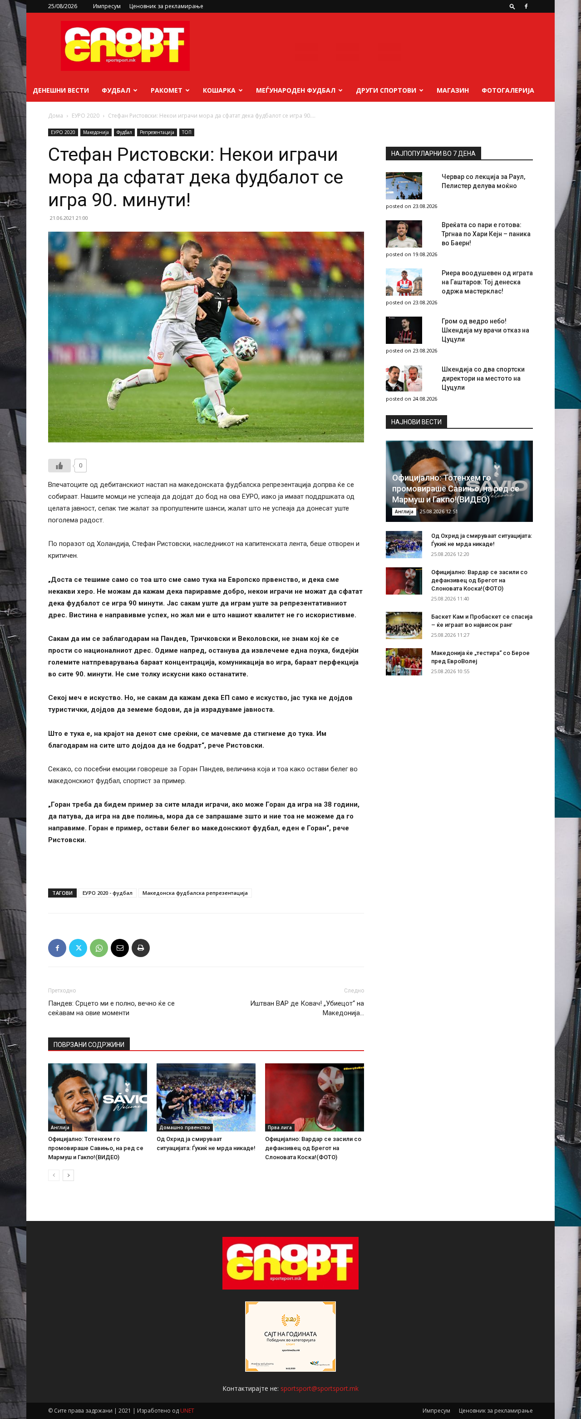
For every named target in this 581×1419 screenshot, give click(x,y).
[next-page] (68, 1175)
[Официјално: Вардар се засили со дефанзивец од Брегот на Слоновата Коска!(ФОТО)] (314, 1097)
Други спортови (386, 90)
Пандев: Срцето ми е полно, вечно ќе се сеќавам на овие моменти (111, 1008)
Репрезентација (157, 132)
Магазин (453, 90)
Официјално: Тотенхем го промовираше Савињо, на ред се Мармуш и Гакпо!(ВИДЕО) (95, 1148)
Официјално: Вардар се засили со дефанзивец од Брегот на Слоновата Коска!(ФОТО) (313, 1148)
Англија (60, 1127)
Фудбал (116, 90)
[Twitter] (78, 948)
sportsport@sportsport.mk (320, 1388)
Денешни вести (61, 90)
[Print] (141, 948)
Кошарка (219, 90)
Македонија (96, 132)
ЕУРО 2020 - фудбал (108, 892)
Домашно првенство (184, 1127)
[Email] (120, 948)
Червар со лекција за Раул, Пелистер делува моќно (483, 181)
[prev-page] (53, 1175)
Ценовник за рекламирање (166, 6)
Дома (55, 115)
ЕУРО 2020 (85, 115)
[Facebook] (526, 6)
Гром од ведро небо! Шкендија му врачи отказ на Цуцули (485, 330)
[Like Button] (59, 465)
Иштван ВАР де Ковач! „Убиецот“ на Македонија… (307, 1008)
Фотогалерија (508, 90)
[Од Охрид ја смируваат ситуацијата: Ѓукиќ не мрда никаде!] (206, 1097)
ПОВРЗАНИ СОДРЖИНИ (89, 1044)
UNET (187, 1410)
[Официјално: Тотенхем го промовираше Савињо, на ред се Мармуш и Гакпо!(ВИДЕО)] (97, 1097)
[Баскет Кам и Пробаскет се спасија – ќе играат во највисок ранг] (404, 625)
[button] (512, 6)
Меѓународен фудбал (295, 90)
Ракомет (166, 90)
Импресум (107, 6)
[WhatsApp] (99, 948)
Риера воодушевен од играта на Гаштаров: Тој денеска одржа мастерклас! (487, 282)
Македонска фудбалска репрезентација (195, 892)
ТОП (187, 132)
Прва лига (280, 1127)
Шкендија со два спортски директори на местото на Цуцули (483, 378)
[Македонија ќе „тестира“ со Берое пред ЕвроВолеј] (404, 661)
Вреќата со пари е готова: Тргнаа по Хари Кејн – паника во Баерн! (486, 234)
